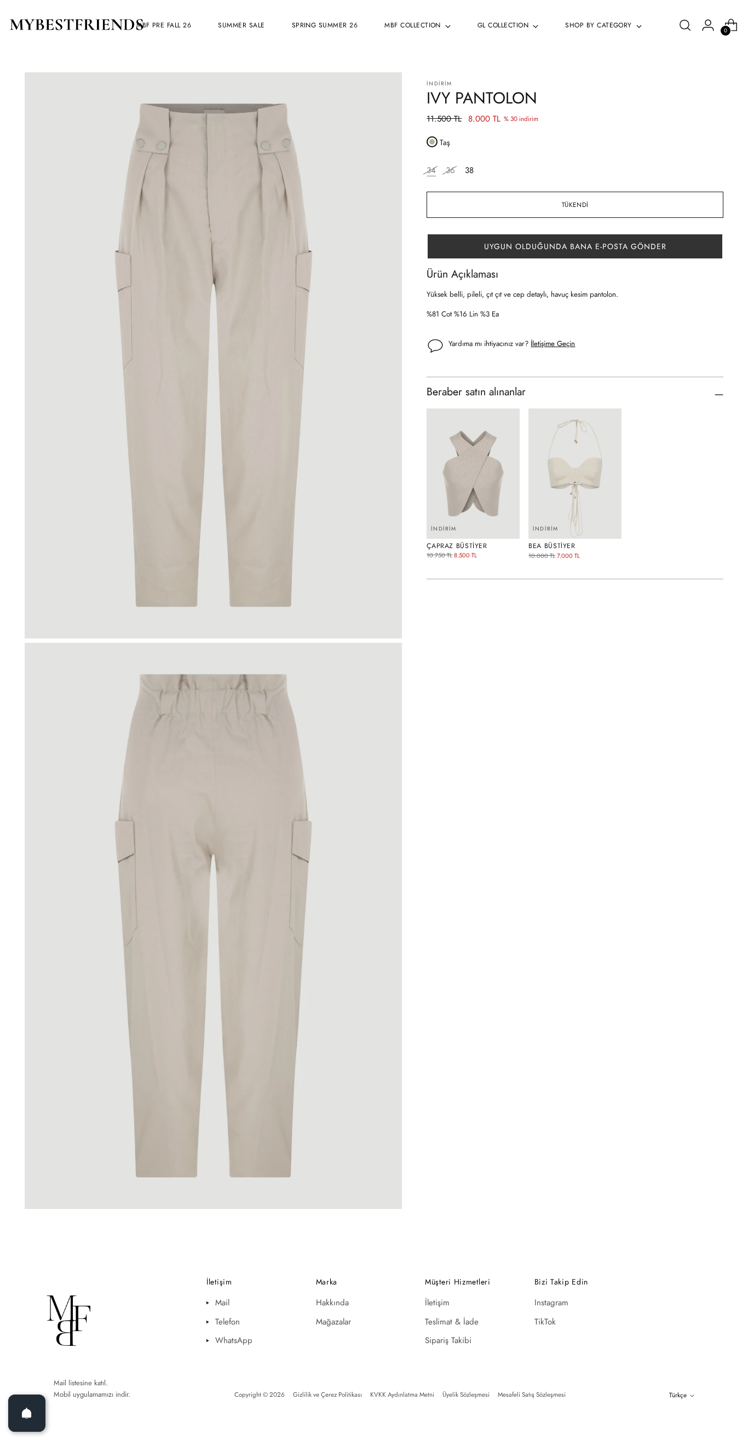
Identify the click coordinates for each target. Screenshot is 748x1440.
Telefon (227, 1322)
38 (469, 170)
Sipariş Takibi (448, 1340)
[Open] (26, 1413)
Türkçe (678, 1395)
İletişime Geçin (553, 343)
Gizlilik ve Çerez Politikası (327, 1394)
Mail (222, 1303)
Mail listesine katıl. (81, 1383)
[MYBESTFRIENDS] (76, 25)
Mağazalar (333, 1322)
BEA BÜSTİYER (551, 546)
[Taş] (432, 141)
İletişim (437, 1303)
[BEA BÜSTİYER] (575, 473)
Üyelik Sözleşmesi (466, 1394)
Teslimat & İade (452, 1322)
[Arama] (685, 25)
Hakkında (332, 1303)
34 (431, 170)
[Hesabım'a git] (708, 25)
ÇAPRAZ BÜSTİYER (457, 546)
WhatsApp (233, 1340)
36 (450, 170)
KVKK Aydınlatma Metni (402, 1394)
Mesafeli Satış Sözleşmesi (532, 1394)
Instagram (551, 1303)
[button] (575, 246)
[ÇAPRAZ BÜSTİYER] (473, 473)
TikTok (545, 1322)
